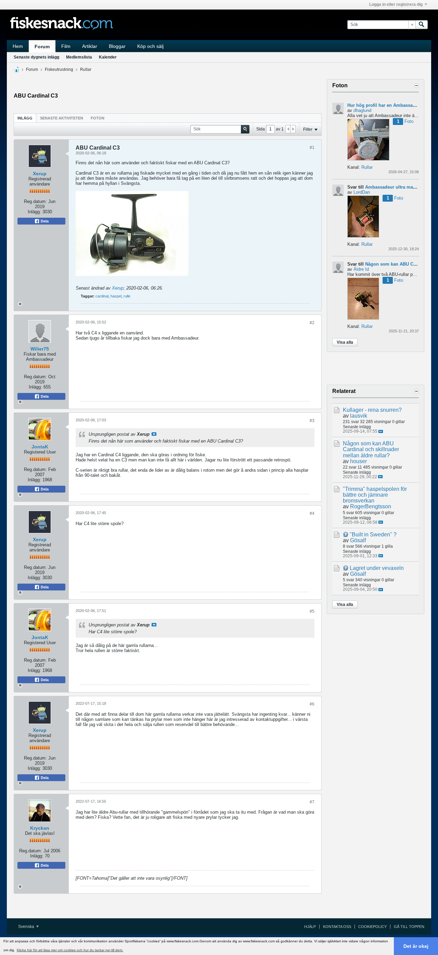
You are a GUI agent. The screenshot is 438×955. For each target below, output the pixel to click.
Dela (44, 221)
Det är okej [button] (415, 946)
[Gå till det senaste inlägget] (380, 431)
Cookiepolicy (372, 927)
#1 (312, 147)
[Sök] (421, 24)
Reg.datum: (35, 201)
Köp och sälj (150, 46)
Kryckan (39, 828)
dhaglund (362, 110)
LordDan (361, 192)
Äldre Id (361, 269)
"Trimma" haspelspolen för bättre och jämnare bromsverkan (375, 495)
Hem (18, 46)
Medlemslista (79, 57)
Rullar (85, 69)
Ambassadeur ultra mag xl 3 (395, 187)
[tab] (25, 118)
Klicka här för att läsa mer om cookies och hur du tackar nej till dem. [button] (70, 950)
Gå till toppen (409, 927)
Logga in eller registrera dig (396, 4)
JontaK (39, 446)
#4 (312, 513)
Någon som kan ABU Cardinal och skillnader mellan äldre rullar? (371, 449)
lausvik (358, 416)
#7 (312, 802)
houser (358, 461)
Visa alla (345, 342)
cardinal (101, 296)
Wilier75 (39, 349)
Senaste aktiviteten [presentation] (61, 118)
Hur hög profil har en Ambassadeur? (386, 105)
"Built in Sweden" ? (373, 534)
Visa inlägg (154, 434)
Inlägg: (34, 211)
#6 (312, 704)
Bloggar (117, 46)
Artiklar (89, 46)
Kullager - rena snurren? (372, 410)
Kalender (108, 57)
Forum (42, 46)
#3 (312, 420)
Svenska (26, 926)
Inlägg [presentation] (25, 118)
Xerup (40, 173)
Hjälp (310, 927)
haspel (116, 296)
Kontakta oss (337, 927)
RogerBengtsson (370, 506)
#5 (312, 611)
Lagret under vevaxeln (377, 568)
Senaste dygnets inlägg (36, 57)
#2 (312, 322)
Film (65, 46)
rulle (127, 296)
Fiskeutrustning (59, 69)
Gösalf (358, 540)
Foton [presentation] (97, 118)
